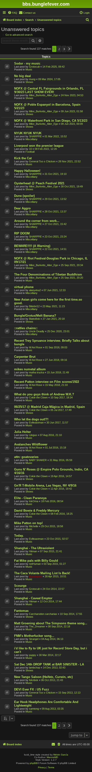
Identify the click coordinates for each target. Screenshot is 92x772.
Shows (29, 82)
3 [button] (64, 49)
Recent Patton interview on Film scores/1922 (46, 382)
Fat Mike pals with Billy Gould (36, 560)
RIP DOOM (22, 233)
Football (29, 151)
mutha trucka (36, 372)
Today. (19, 535)
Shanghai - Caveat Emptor (33, 598)
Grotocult (34, 66)
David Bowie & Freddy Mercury (36, 510)
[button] (69, 49)
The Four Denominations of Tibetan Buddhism (48, 274)
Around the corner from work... (36, 221)
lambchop (34, 667)
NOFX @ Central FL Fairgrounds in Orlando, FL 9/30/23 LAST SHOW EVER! (49, 90)
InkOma (33, 501)
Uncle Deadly (36, 331)
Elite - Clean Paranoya (30, 498)
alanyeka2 (35, 290)
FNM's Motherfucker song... (34, 636)
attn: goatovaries (26, 457)
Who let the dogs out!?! (31, 419)
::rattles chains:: (26, 328)
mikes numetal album (30, 369)
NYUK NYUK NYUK (28, 133)
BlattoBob (34, 318)
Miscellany (31, 139)
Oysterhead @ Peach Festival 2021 (39, 183)
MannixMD (52, 757)
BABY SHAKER (38, 460)
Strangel (33, 639)
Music (28, 69)
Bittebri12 (34, 306)
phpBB (33, 763)
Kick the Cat (23, 158)
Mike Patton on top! (28, 523)
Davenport (35, 576)
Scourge (20, 585)
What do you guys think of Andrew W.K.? (44, 394)
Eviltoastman (36, 422)
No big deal (22, 76)
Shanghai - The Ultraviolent (34, 548)
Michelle (33, 526)
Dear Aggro (22, 208)
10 (30, 148)
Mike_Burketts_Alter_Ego (43, 95)
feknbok (33, 680)
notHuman (35, 563)
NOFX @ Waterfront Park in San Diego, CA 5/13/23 (50, 120)
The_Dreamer (37, 626)
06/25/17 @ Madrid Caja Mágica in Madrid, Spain (49, 407)
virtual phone (23, 287)
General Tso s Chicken (42, 161)
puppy (32, 655)
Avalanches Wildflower (30, 444)
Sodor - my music (27, 63)
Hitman (33, 551)
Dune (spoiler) (24, 196)
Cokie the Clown (38, 397)
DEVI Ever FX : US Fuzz (31, 689)
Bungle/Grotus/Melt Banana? (35, 315)
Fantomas (21, 610)
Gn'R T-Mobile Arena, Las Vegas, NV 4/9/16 (45, 485)
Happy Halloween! (27, 171)
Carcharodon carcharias (43, 613)
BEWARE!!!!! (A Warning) (32, 246)
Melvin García (60, 754)
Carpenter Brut (24, 356)
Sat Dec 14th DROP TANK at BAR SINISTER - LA (49, 664)
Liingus (33, 435)
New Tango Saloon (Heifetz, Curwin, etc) (43, 677)
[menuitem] (12, 13)
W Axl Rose (35, 347)
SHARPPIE (35, 136)
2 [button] (59, 49)
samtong (34, 708)
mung (32, 79)
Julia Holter (22, 432)
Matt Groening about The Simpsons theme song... (50, 623)
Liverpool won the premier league (38, 145)
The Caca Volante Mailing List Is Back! (42, 573)
